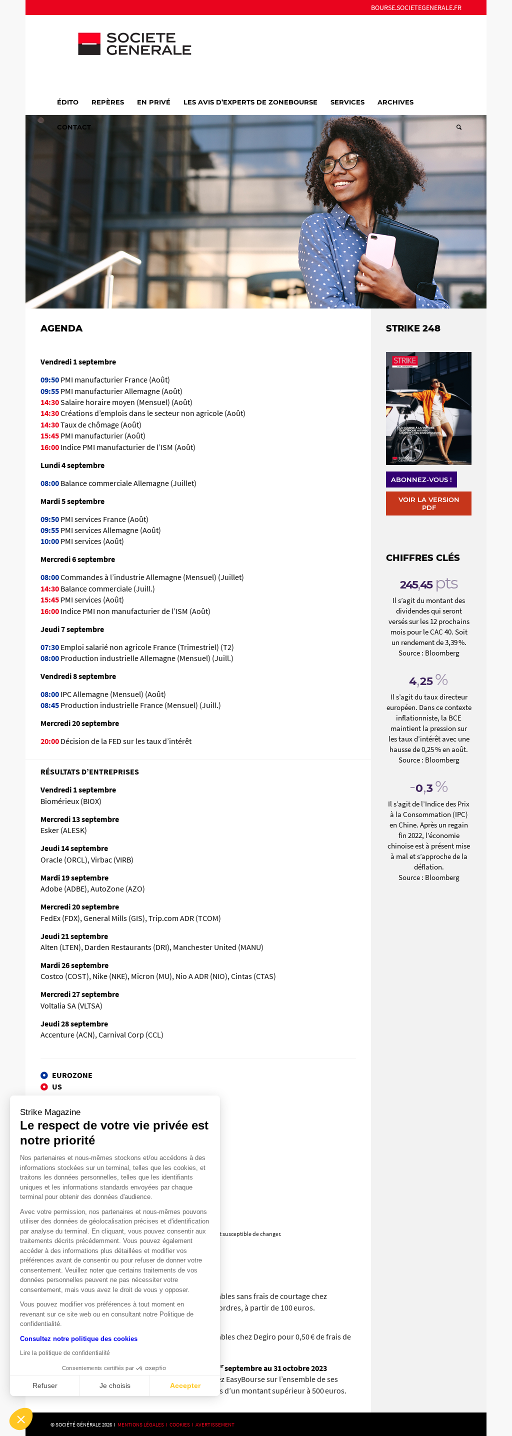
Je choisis (115, 1386)
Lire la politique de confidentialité (65, 1353)
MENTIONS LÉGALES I (144, 1424)
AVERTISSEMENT (215, 1424)
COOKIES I (183, 1424)
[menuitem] (414, 7)
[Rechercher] (456, 127)
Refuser (45, 1386)
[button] (21, 1419)
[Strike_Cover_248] (428, 408)
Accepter (185, 1386)
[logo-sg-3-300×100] (125, 52)
